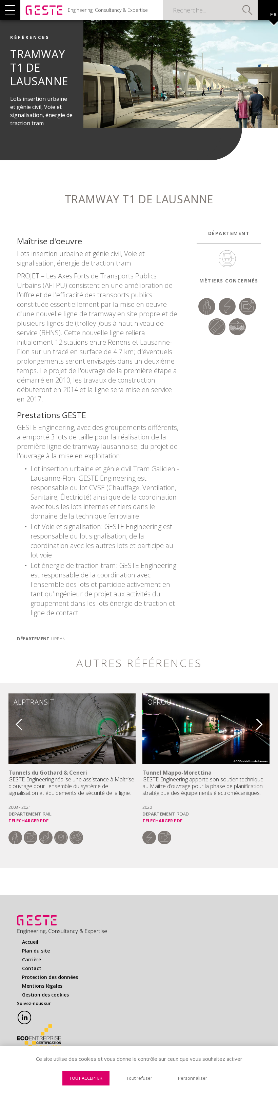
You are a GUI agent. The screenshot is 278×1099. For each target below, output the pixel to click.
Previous (14, 721)
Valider (247, 10)
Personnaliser (192, 1078)
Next (264, 721)
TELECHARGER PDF (28, 821)
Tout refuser (139, 1078)
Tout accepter (86, 1078)
